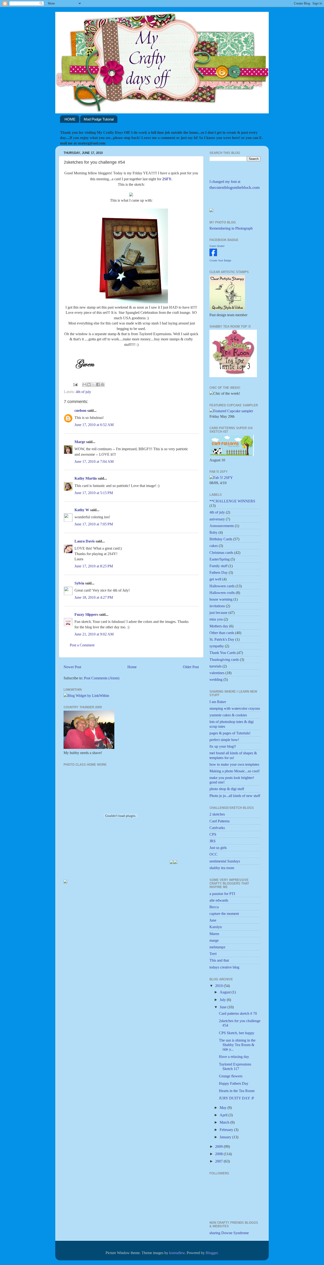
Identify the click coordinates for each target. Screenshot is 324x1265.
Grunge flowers (230, 1076)
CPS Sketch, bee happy (236, 1033)
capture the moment (224, 914)
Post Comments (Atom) (101, 678)
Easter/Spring (219, 559)
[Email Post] (75, 384)
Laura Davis (84, 541)
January (226, 1137)
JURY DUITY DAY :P (236, 1098)
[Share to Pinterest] (102, 384)
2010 (219, 986)
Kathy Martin (85, 478)
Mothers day (218, 626)
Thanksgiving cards (224, 660)
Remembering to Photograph (231, 228)
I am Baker (217, 702)
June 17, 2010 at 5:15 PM (93, 493)
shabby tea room (221, 868)
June (212, 920)
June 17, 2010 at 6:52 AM (94, 425)
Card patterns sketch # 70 (238, 1013)
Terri (213, 954)
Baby (213, 532)
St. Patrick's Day (221, 639)
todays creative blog (224, 967)
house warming (220, 599)
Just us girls (218, 848)
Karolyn (215, 927)
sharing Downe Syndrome (229, 1233)
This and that (219, 960)
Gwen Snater (217, 246)
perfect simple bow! (224, 740)
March (225, 1122)
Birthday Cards (220, 539)
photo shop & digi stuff (226, 789)
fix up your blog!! (222, 746)
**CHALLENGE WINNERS (232, 501)
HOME (70, 119)
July (223, 1000)
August (225, 992)
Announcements (221, 526)
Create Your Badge (220, 260)
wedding (215, 679)
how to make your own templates (234, 764)
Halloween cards (222, 586)
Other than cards (221, 633)
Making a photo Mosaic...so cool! (234, 771)
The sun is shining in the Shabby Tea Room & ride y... (237, 1044)
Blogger (212, 1253)
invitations (217, 606)
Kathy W (81, 510)
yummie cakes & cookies (228, 715)
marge (214, 940)
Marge (79, 442)
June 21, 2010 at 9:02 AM (94, 634)
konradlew (177, 1253)
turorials (215, 666)
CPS (212, 834)
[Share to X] (93, 384)
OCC (213, 854)
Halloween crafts (222, 593)
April (224, 1115)
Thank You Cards (222, 653)
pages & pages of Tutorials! (229, 733)
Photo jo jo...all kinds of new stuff (234, 796)
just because (218, 613)
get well (215, 579)
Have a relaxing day (234, 1057)
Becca (214, 907)
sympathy (216, 646)
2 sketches (217, 814)
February (227, 1130)
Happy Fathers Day (233, 1083)
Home (132, 667)
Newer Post (72, 667)
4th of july (83, 392)
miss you (216, 619)
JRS (212, 841)
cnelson (80, 410)
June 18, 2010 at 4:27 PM (93, 597)
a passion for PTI (222, 894)
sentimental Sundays (224, 861)
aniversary (217, 519)
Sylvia (79, 583)
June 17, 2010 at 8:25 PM (93, 566)
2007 (219, 1161)
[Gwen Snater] (213, 255)
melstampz (217, 947)
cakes (213, 546)
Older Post (191, 667)
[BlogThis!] (89, 384)
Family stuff (218, 566)
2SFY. (167, 179)
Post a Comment (82, 645)
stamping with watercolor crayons (234, 708)
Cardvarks (217, 828)
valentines (216, 673)
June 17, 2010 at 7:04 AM (94, 461)
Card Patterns (219, 821)
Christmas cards (221, 553)
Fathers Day (218, 572)
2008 (219, 1154)
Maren (214, 934)
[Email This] (84, 384)
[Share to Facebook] (98, 384)
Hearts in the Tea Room (237, 1091)
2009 (219, 1147)
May (223, 1108)
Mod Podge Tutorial (99, 119)
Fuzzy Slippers (86, 614)
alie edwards (218, 900)
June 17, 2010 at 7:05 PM (93, 524)
